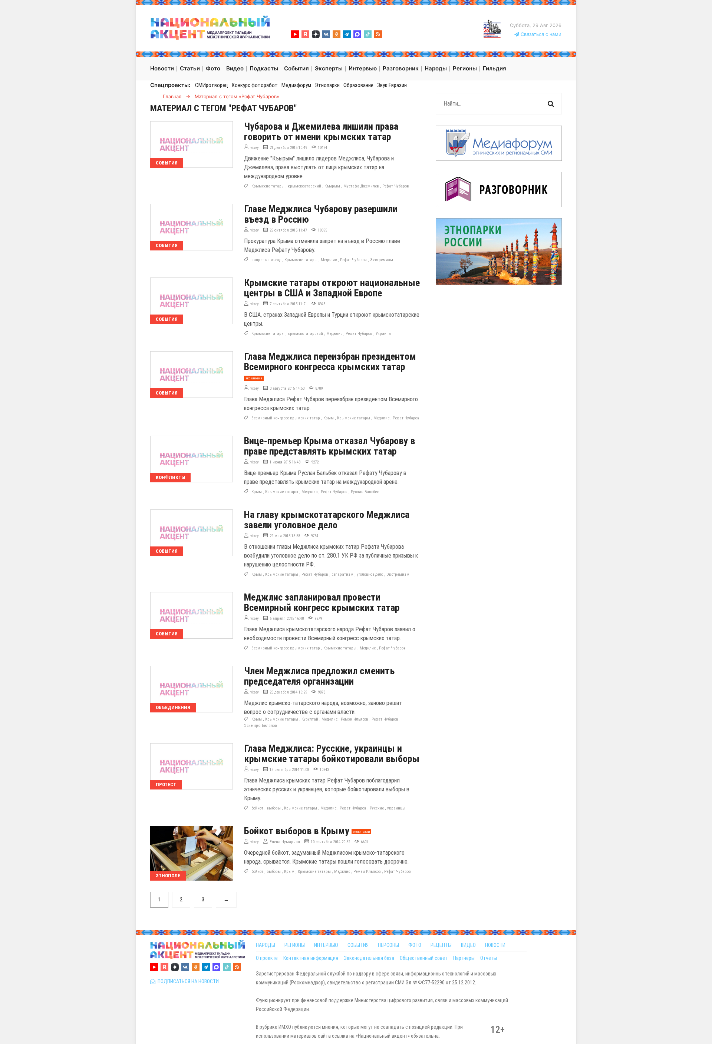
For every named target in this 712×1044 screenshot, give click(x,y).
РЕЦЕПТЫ (441, 945)
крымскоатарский (304, 186)
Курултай (309, 719)
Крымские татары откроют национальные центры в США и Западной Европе (332, 287)
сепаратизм (342, 574)
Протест (166, 784)
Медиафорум (296, 85)
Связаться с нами (540, 34)
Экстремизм (381, 259)
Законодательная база (369, 958)
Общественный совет (424, 958)
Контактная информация (310, 958)
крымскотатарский (305, 333)
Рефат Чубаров (395, 186)
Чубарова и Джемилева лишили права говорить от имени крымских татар (321, 131)
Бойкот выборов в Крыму (296, 831)
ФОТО (414, 945)
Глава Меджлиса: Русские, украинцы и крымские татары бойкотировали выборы (331, 753)
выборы (274, 808)
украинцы (396, 808)
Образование (358, 85)
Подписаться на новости (187, 981)
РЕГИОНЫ (294, 945)
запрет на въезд (266, 259)
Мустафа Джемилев (361, 186)
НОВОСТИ (495, 945)
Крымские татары (267, 186)
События (167, 163)
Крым (328, 418)
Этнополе (168, 875)
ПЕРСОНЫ (388, 945)
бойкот (257, 808)
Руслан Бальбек (365, 491)
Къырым (332, 186)
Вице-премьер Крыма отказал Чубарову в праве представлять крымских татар (329, 446)
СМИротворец (211, 85)
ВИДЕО (468, 945)
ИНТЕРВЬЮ (326, 945)
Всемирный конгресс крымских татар (285, 418)
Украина (383, 333)
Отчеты (488, 958)
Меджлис (329, 259)
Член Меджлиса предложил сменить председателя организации (319, 676)
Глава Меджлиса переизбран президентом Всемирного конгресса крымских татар (330, 361)
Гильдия (494, 68)
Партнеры (464, 958)
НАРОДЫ (265, 945)
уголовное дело (370, 574)
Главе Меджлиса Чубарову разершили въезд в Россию (321, 214)
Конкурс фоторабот (255, 85)
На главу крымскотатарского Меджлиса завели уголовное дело (326, 519)
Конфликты (170, 477)
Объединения (173, 707)
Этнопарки (327, 85)
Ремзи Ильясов (354, 719)
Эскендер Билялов (260, 725)
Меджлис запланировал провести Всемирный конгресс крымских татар (321, 602)
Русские (377, 808)
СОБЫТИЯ (358, 945)
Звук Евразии (392, 85)
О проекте (267, 958)
